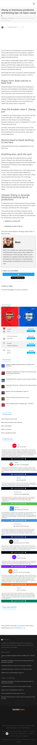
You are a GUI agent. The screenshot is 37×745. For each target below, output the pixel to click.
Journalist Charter (16, 731)
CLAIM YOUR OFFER (18, 459)
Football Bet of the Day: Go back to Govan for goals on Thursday (21, 379)
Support (25, 731)
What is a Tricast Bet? (6, 429)
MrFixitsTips (4, 18)
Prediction (31, 331)
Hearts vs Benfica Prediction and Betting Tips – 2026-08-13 (20, 403)
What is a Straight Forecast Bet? (8, 433)
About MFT (5, 731)
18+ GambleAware (25, 728)
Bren (17, 242)
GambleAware (12, 733)
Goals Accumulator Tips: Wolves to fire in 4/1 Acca (17, 397)
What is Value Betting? (6, 426)
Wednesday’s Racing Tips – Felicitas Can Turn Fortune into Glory (21, 385)
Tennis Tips (10, 18)
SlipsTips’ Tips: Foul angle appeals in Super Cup (17, 391)
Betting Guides (7, 414)
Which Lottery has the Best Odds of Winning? (11, 422)
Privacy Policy (23, 733)
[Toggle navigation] (34, 3)
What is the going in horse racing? (9, 419)
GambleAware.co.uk (19, 628)
